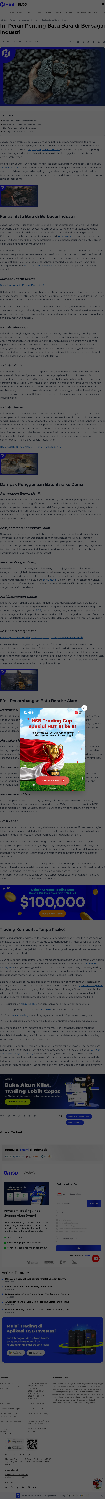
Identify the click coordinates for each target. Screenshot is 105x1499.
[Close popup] (84, 708)
